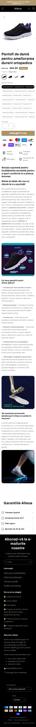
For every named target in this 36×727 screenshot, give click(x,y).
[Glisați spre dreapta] (22, 50)
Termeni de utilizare (28, 723)
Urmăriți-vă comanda (12, 586)
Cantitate (5, 122)
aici (17, 647)
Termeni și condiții (11, 581)
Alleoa (17, 717)
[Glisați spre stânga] (14, 50)
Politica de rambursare (13, 577)
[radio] (4, 76)
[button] (2, 8)
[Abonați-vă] (30, 562)
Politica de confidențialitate (15, 573)
